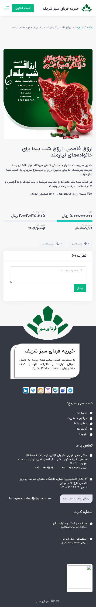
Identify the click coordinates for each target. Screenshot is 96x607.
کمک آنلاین (23, 8)
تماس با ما (80, 423)
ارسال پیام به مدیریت (76, 499)
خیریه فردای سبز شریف (61, 8)
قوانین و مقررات (77, 418)
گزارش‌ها (82, 429)
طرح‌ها (79, 27)
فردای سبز (42, 601)
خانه (90, 27)
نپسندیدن (52, 244)
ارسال (80, 288)
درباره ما (82, 413)
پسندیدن (80, 244)
